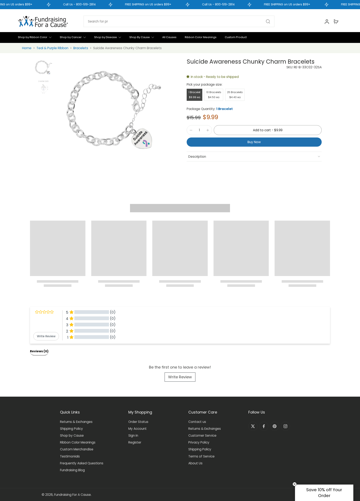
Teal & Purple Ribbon (52, 48)
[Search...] (268, 21)
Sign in (133, 435)
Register (134, 442)
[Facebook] (263, 426)
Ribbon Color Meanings (77, 442)
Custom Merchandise (76, 449)
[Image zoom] (114, 110)
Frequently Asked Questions (81, 463)
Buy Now (254, 142)
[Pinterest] (274, 426)
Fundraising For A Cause (72, 494)
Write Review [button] (46, 336)
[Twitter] (253, 426)
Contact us (197, 422)
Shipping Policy (71, 428)
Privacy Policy (198, 442)
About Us (195, 463)
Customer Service (202, 435)
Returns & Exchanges (76, 422)
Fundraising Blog (72, 470)
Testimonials (70, 456)
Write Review (180, 377)
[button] (268, 130)
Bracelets (80, 48)
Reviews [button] (39, 351)
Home (26, 48)
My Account (137, 428)
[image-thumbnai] (43, 67)
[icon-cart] (335, 21)
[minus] (191, 130)
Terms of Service (201, 456)
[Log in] (326, 21)
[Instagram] (285, 426)
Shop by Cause (72, 435)
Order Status (138, 422)
